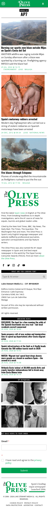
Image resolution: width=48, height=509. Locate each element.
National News (37, 133)
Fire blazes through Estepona (16, 172)
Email (5, 441)
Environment (10, 69)
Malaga (28, 69)
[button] (44, 276)
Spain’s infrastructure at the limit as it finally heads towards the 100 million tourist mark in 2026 (23, 347)
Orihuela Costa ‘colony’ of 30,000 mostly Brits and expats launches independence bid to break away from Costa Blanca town (23, 370)
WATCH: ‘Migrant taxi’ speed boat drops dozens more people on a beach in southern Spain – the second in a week (22, 358)
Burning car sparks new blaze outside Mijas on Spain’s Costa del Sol (23, 49)
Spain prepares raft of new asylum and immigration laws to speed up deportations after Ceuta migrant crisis (23, 336)
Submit (24, 470)
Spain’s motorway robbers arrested (19, 119)
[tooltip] (3, 265)
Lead (20, 69)
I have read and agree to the (23, 461)
